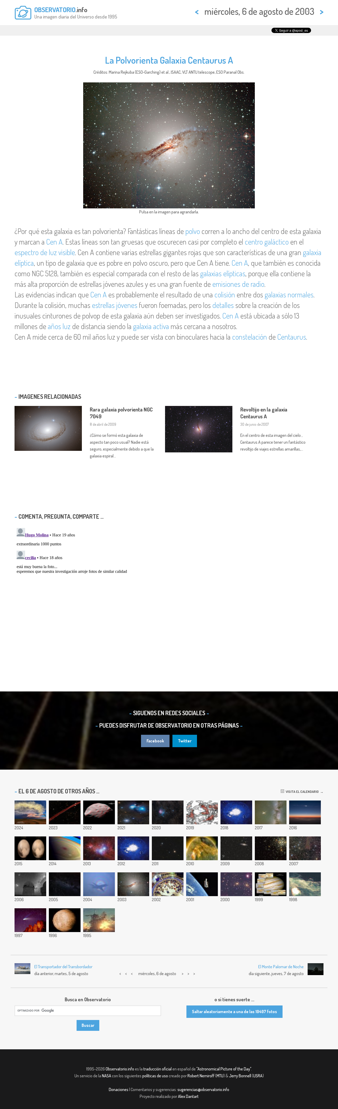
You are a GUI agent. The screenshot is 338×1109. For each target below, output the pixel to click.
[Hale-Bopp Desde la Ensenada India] (30, 920)
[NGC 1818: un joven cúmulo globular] (271, 848)
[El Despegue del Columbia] (99, 920)
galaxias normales (289, 294)
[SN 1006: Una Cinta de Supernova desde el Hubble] (65, 812)
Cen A (54, 241)
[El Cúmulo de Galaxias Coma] (236, 884)
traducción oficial (157, 1068)
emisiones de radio (238, 284)
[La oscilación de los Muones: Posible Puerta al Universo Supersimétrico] (168, 884)
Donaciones (118, 1089)
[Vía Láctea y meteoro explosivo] (271, 812)
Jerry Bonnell (240, 1075)
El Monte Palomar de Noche (281, 966)
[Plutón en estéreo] (30, 848)
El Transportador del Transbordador (63, 966)
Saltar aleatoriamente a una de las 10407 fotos (234, 1011)
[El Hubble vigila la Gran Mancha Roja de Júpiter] (271, 884)
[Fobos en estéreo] (99, 812)
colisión (224, 294)
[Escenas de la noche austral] (133, 848)
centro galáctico (267, 241)
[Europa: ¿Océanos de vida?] (65, 920)
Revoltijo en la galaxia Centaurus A (263, 413)
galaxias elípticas (222, 273)
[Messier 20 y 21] (168, 812)
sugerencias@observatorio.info (203, 1089)
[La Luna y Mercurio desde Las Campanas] (305, 812)
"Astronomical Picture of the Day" (223, 1068)
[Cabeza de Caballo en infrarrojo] (305, 884)
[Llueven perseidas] (65, 884)
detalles (223, 305)
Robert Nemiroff (200, 1075)
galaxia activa (151, 326)
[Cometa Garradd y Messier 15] (168, 848)
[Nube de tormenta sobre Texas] (30, 812)
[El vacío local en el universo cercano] (202, 812)
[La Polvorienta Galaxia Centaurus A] (133, 884)
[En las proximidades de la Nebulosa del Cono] (99, 848)
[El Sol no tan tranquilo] (202, 848)
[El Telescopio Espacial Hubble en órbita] (202, 884)
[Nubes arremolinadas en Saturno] (65, 848)
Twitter (184, 740)
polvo (192, 231)
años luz (59, 326)
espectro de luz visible (45, 252)
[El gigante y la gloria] (99, 884)
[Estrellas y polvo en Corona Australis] (133, 812)
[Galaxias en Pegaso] (236, 848)
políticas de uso (155, 1075)
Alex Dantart (188, 1096)
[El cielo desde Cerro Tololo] (30, 884)
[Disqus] (169, 592)
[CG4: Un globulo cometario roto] (305, 848)
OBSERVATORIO (55, 9)
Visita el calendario (301, 791)
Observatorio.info (120, 1068)
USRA (257, 1075)
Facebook (155, 740)
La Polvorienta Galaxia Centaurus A (169, 60)
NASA (106, 1075)
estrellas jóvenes (114, 305)
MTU (220, 1075)
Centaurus (291, 336)
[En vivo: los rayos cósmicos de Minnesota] (236, 812)
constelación (249, 336)
